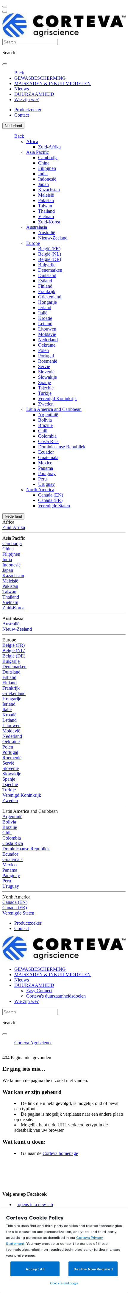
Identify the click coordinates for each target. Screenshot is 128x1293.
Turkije (44, 393)
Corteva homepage (60, 1153)
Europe (33, 243)
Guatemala (48, 457)
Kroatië (45, 318)
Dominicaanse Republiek (61, 446)
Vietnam (46, 216)
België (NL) (49, 253)
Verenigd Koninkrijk (57, 398)
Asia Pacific (37, 152)
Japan (43, 184)
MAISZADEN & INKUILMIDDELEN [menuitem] (52, 83)
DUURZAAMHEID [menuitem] (34, 94)
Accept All (35, 1269)
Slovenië (46, 371)
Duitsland (47, 275)
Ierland (44, 307)
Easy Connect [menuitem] (39, 990)
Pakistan (46, 200)
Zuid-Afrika (49, 146)
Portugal (46, 355)
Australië (46, 232)
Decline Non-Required (93, 1269)
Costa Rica (48, 441)
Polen (43, 350)
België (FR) (49, 248)
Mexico (45, 462)
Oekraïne (46, 344)
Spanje (44, 382)
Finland (45, 286)
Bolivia (45, 419)
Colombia (47, 436)
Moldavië (47, 334)
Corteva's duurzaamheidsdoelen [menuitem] (56, 995)
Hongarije (47, 302)
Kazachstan (49, 189)
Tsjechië (46, 387)
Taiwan (45, 205)
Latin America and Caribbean (54, 409)
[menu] (4, 6)
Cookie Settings (64, 1283)
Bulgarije (46, 264)
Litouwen (47, 328)
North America (40, 489)
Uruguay (46, 484)
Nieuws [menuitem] (21, 88)
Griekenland (49, 296)
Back (19, 72)
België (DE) (49, 259)
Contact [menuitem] (21, 115)
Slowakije (47, 377)
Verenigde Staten (54, 505)
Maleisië (46, 195)
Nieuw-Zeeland (53, 237)
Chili (42, 430)
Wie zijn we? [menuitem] (26, 99)
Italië (42, 312)
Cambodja (47, 157)
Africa (32, 141)
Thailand (46, 211)
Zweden (46, 403)
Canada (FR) (50, 500)
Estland (45, 280)
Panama (45, 468)
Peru (42, 478)
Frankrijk (46, 291)
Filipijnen (47, 168)
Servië (44, 366)
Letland (45, 323)
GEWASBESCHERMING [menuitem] (40, 78)
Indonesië (47, 178)
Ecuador (46, 452)
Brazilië (45, 425)
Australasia (36, 227)
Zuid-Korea (49, 221)
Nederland (13, 125)
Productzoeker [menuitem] (27, 109)
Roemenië (47, 361)
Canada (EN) (50, 494)
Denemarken (50, 270)
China (43, 162)
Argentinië (48, 414)
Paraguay (47, 473)
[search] (4, 64)
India (43, 173)
